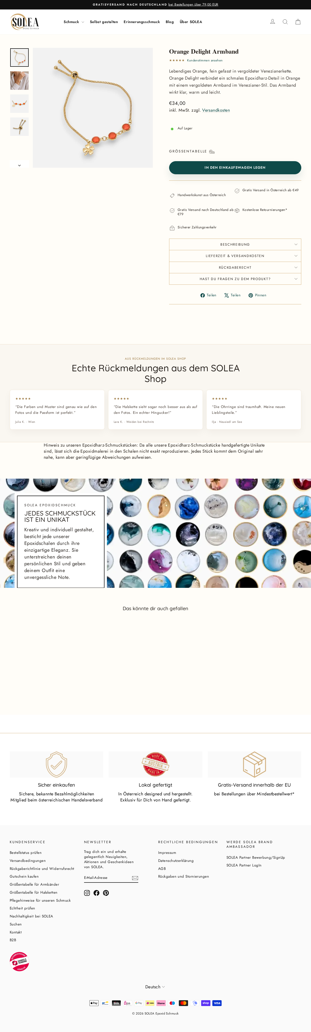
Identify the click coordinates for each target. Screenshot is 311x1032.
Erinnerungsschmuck (142, 22)
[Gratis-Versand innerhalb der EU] (254, 764)
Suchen (16, 924)
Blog (170, 22)
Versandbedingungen (28, 860)
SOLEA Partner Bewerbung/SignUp (255, 857)
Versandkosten (216, 110)
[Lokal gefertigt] (155, 764)
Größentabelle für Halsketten (34, 892)
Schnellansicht (44, 686)
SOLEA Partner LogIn (244, 865)
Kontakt (16, 932)
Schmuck (72, 22)
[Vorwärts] (19, 164)
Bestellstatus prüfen (26, 852)
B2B (13, 940)
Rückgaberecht (235, 267)
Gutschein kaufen (24, 876)
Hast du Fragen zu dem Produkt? (235, 278)
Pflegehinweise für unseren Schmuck (40, 900)
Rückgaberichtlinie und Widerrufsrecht (42, 868)
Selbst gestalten (104, 22)
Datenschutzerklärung (176, 860)
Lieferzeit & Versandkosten (235, 255)
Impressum (167, 852)
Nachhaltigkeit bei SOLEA (31, 916)
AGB (162, 868)
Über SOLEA (191, 22)
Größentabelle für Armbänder (34, 884)
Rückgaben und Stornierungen (183, 876)
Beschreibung (235, 244)
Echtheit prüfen (22, 908)
